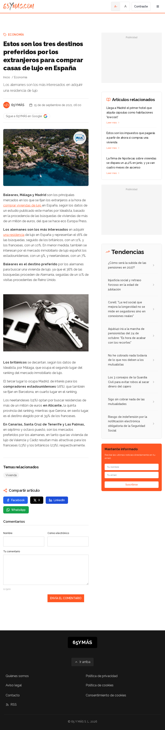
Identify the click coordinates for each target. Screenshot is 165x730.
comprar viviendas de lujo (22, 205)
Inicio (6, 77)
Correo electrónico (58, 533)
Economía (16, 34)
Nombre (7, 533)
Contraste (141, 6)
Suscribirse (131, 484)
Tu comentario (11, 551)
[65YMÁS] (6, 105)
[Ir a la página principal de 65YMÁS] (18, 6)
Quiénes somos (17, 676)
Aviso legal (14, 685)
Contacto (13, 695)
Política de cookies (99, 685)
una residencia (13, 235)
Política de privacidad (102, 676)
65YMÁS (17, 105)
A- (115, 6)
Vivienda (11, 475)
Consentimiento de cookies (106, 695)
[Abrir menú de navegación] (158, 6)
